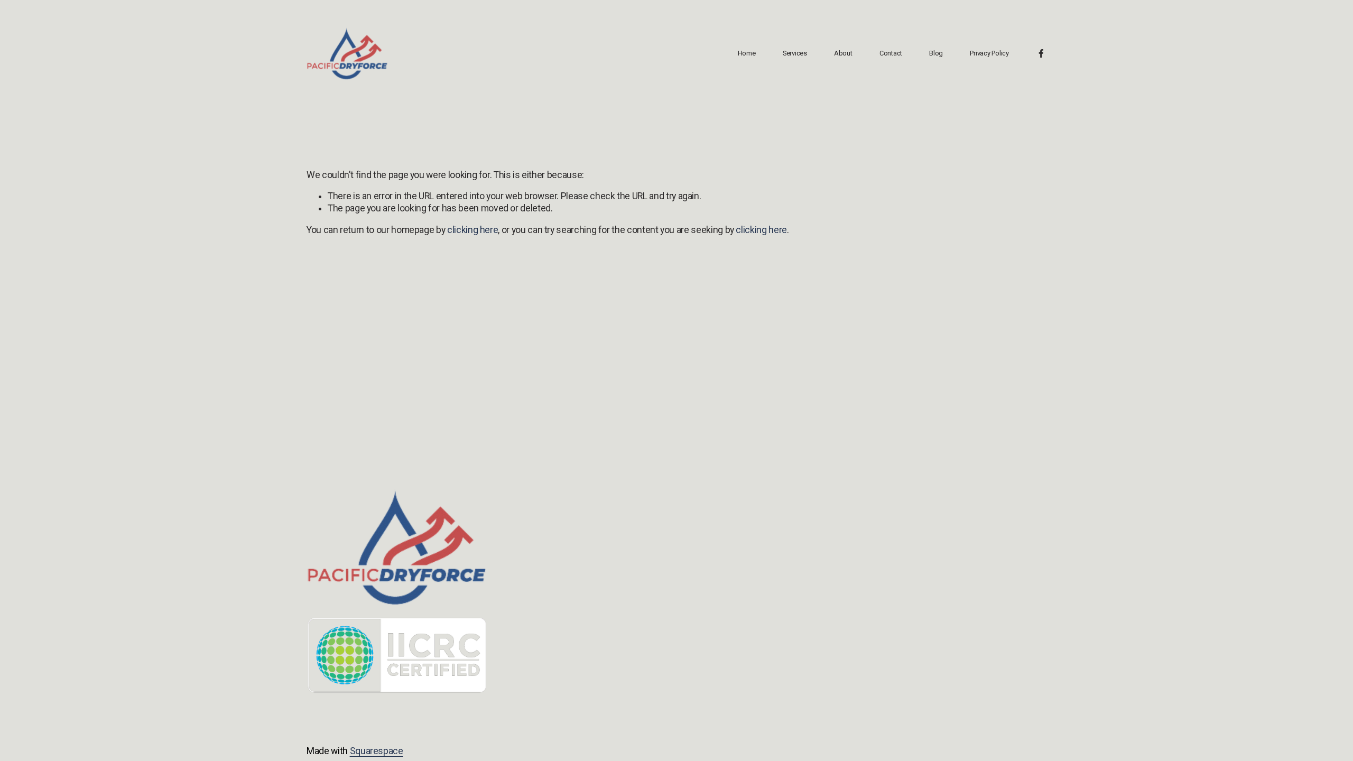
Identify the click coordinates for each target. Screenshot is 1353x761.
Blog (936, 53)
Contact (890, 53)
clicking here (472, 230)
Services (795, 53)
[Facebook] (1041, 53)
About (843, 53)
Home (747, 53)
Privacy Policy (989, 53)
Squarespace (376, 751)
